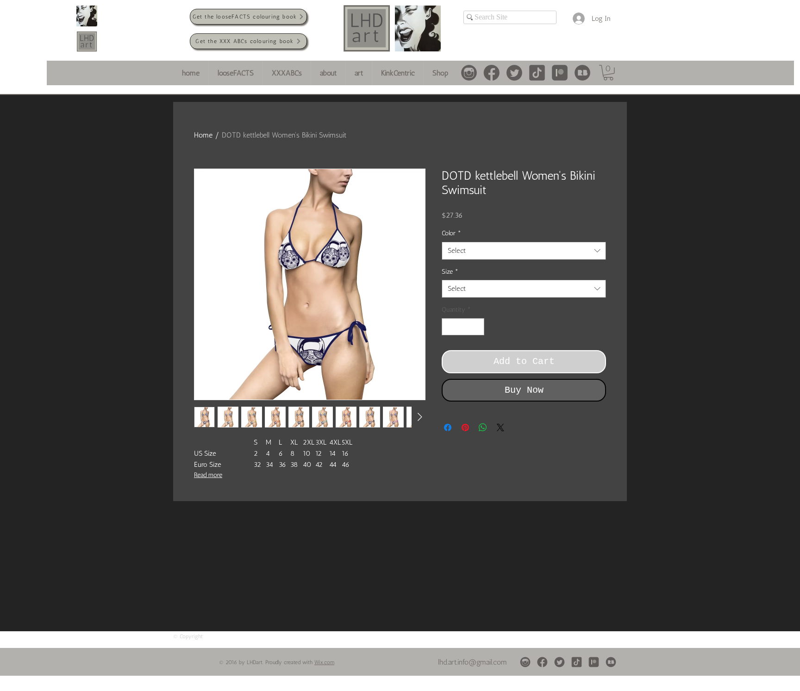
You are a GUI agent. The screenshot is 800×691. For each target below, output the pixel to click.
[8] (469, 72)
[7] (491, 72)
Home (203, 135)
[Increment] (477, 327)
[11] (582, 72)
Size (450, 272)
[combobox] (524, 251)
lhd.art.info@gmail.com (472, 662)
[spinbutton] (463, 327)
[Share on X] (500, 427)
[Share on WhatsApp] (482, 427)
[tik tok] (537, 72)
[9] (514, 72)
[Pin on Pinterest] (465, 427)
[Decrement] (449, 327)
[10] (559, 72)
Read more (208, 475)
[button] (608, 73)
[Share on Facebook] (447, 427)
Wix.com (324, 662)
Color (451, 233)
